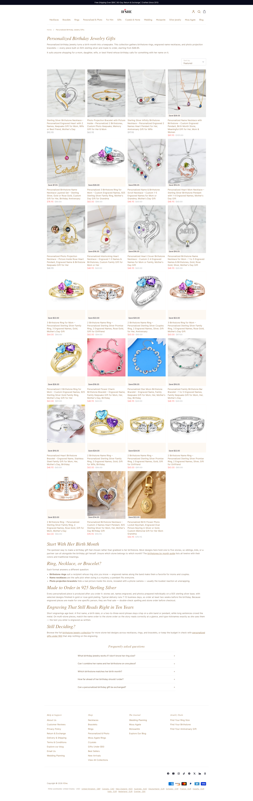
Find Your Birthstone (180, 724)
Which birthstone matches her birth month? (100, 671)
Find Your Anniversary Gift (183, 729)
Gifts (119, 19)
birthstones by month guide (161, 553)
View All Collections (98, 760)
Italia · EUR (112, 791)
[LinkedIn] (199, 773)
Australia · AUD (140, 789)
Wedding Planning (56, 755)
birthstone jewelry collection (76, 632)
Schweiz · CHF (172, 789)
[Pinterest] (189, 773)
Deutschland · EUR (156, 789)
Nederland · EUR (125, 791)
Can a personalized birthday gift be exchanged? (102, 687)
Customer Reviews (56, 724)
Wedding (148, 19)
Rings (76, 19)
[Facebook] (168, 773)
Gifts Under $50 (96, 746)
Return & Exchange (56, 733)
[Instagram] (178, 773)
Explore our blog (55, 746)
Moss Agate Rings (97, 737)
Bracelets (66, 19)
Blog (201, 19)
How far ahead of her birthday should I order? (100, 679)
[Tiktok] (184, 773)
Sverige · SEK (139, 791)
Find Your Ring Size (180, 720)
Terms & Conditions (56, 742)
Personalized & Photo (92, 19)
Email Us (51, 751)
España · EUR (198, 789)
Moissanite (160, 19)
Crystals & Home (132, 19)
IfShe (65, 783)
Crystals (92, 742)
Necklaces (54, 19)
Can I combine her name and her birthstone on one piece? (107, 663)
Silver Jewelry (175, 19)
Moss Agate (190, 19)
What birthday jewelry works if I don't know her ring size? (106, 655)
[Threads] (205, 773)
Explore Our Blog (137, 733)
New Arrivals (94, 755)
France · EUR (185, 789)
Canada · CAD (108, 789)
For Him (109, 19)
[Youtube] (173, 773)
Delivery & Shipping (56, 737)
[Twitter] (194, 773)
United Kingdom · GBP (91, 789)
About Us (51, 720)
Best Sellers (94, 751)
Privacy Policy (54, 729)
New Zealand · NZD (124, 789)
